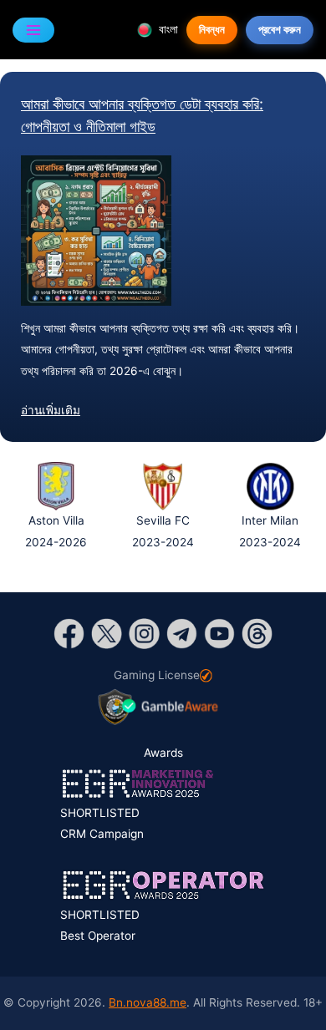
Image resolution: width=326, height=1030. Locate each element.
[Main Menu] (33, 30)
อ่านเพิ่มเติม (50, 410)
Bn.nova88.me (147, 1002)
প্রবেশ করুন (279, 29)
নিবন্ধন (212, 29)
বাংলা (166, 29)
